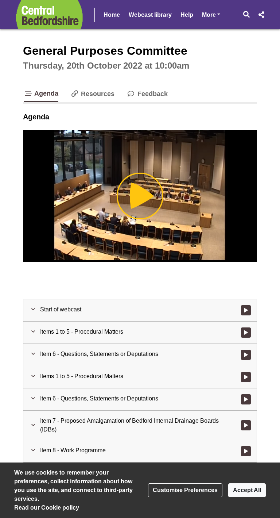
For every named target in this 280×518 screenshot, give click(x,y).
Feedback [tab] (151, 93)
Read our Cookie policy (46, 507)
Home (112, 15)
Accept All (247, 490)
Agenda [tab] (45, 93)
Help (186, 15)
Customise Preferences (185, 490)
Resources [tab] (96, 93)
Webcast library (150, 15)
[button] (246, 14)
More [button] (211, 14)
